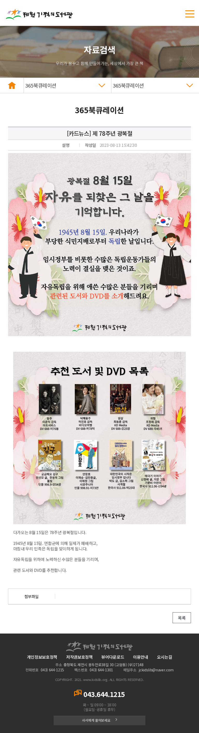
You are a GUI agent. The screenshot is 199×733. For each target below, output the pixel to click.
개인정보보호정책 (42, 657)
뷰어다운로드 (112, 657)
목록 (182, 618)
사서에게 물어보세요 (96, 720)
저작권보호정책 (79, 657)
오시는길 (164, 657)
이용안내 (140, 657)
